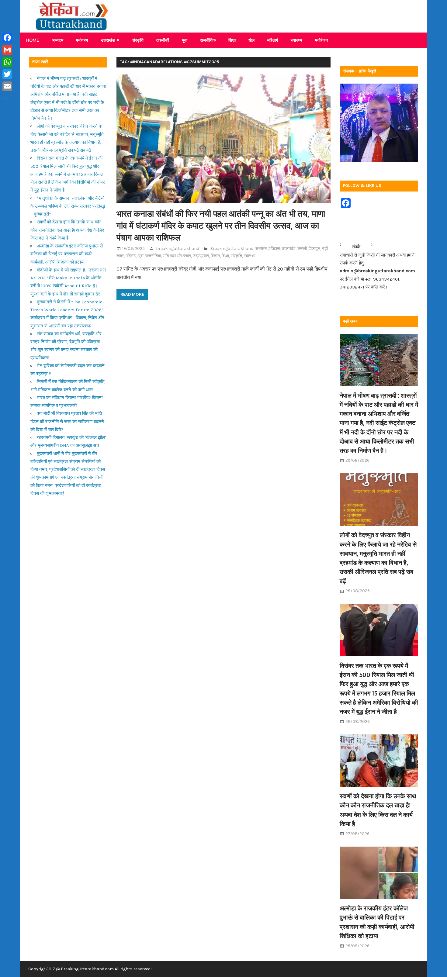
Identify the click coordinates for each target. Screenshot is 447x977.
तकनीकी (162, 40)
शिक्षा (232, 40)
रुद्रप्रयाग (201, 255)
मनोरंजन (321, 40)
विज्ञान (215, 255)
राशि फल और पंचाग (177, 255)
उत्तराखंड (108, 40)
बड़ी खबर (350, 321)
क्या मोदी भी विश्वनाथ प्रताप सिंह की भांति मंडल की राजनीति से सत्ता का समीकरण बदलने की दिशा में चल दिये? (67, 421)
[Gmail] (8, 50)
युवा (184, 40)
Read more (132, 294)
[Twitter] (8, 74)
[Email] (8, 86)
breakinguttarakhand (177, 248)
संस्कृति (138, 40)
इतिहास (274, 248)
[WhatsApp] (8, 62)
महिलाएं (272, 40)
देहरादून (314, 248)
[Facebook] (8, 38)
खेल (251, 40)
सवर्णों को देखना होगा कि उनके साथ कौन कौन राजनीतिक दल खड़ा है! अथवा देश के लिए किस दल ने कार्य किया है (67, 230)
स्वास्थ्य (296, 40)
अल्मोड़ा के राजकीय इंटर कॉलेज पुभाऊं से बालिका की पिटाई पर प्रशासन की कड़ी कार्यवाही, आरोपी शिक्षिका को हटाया (66, 254)
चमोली (302, 248)
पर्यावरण (82, 40)
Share (8, 98)
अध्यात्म (57, 40)
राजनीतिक (208, 40)
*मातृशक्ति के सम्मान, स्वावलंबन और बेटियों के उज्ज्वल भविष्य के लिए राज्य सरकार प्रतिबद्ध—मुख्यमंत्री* (67, 206)
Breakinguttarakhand (231, 248)
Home (32, 40)
